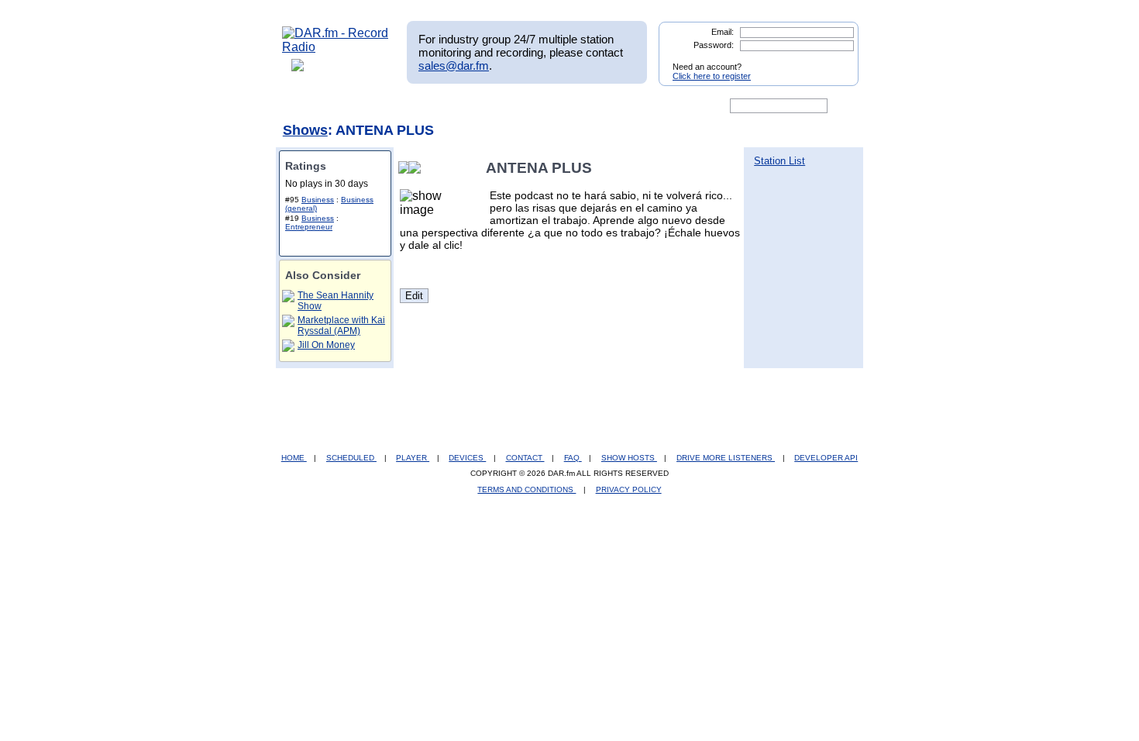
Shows (305, 130)
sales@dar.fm (453, 65)
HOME (294, 457)
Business (317, 199)
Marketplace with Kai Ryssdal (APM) (341, 325)
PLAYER (412, 457)
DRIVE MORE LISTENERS (725, 457)
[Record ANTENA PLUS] (418, 168)
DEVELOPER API (826, 457)
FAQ (573, 457)
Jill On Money (326, 344)
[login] (834, 60)
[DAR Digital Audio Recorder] (308, 106)
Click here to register (712, 76)
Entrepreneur (308, 226)
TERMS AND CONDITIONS (526, 489)
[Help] (523, 106)
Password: (713, 45)
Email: (722, 31)
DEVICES (467, 457)
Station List (779, 161)
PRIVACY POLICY (629, 489)
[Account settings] (644, 106)
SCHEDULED (351, 457)
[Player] (459, 106)
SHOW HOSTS (629, 457)
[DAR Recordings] (384, 106)
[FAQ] (582, 106)
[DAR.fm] (335, 46)
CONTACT (525, 457)
